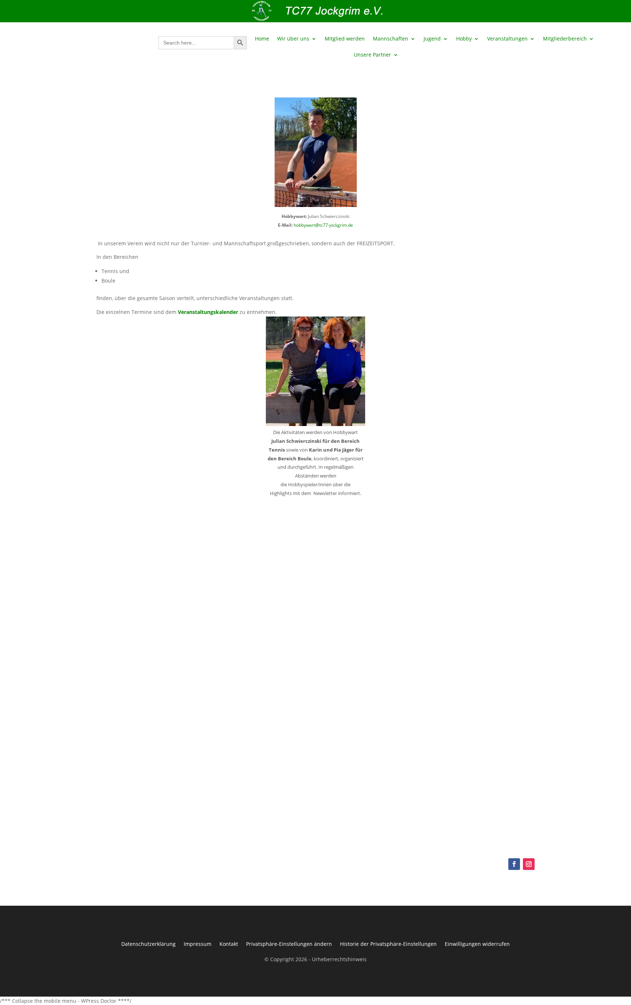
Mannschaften (390, 39)
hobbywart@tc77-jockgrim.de (323, 225)
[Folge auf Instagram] (529, 864)
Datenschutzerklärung (148, 943)
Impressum (197, 943)
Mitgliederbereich (565, 39)
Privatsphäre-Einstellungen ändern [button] (289, 943)
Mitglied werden (345, 39)
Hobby (464, 39)
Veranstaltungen (507, 39)
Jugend (432, 39)
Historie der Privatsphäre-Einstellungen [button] (388, 943)
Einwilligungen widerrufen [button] (477, 943)
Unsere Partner (372, 55)
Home (262, 39)
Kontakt (228, 943)
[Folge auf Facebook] (514, 864)
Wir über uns (293, 39)
